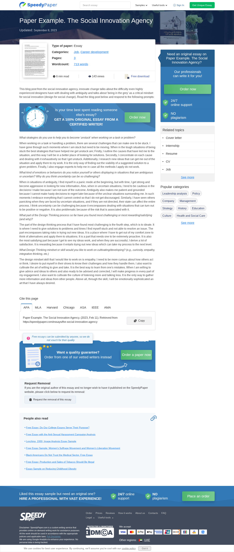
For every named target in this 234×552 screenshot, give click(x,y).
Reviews (110, 513)
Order (89, 513)
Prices (99, 513)
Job (76, 52)
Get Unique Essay (202, 5)
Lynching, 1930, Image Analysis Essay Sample (51, 441)
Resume (171, 153)
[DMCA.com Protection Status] (100, 534)
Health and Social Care (191, 215)
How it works (125, 513)
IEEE (95, 307)
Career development (94, 52)
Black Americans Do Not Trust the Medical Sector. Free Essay (59, 455)
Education (198, 208)
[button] (38, 5)
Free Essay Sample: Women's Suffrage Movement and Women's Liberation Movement (73, 448)
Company (168, 201)
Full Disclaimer (54, 536)
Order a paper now (136, 355)
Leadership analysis (174, 193)
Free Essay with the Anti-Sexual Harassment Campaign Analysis (60, 434)
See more (187, 177)
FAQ (163, 513)
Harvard (52, 307)
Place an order (198, 496)
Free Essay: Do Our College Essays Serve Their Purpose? (57, 427)
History (182, 208)
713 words (81, 64)
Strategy (167, 208)
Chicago (69, 307)
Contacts (153, 513)
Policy (196, 193)
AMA (107, 307)
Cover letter (174, 138)
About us (140, 513)
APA (26, 307)
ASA (83, 307)
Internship (172, 145)
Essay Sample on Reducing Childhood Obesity (51, 468)
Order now (137, 117)
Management (188, 201)
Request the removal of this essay (52, 399)
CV (168, 161)
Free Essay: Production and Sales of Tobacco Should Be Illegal (60, 461)
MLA (38, 307)
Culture (166, 215)
